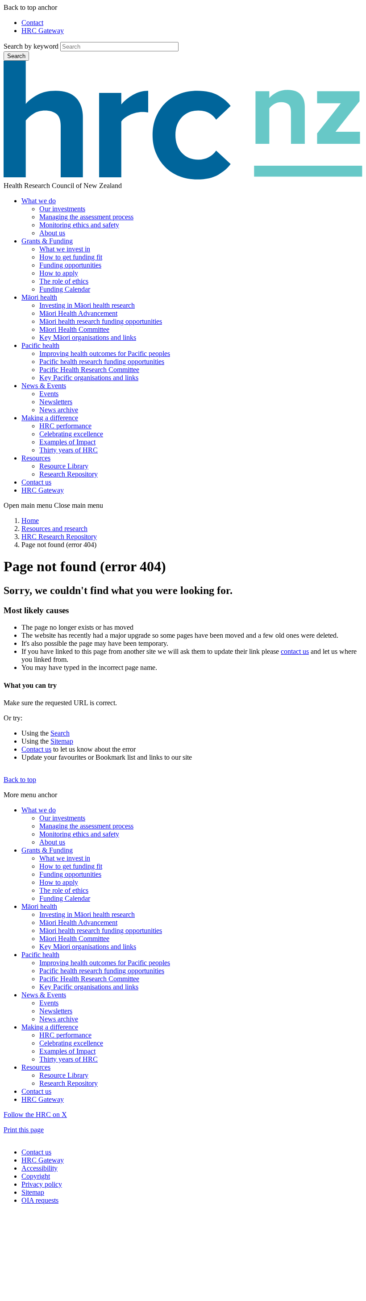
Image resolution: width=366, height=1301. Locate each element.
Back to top (20, 779)
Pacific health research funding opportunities (101, 361)
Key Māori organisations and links (87, 337)
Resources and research (54, 528)
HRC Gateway (42, 30)
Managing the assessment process (86, 217)
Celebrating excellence (71, 434)
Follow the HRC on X (35, 1114)
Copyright (35, 1176)
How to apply (58, 273)
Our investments (62, 209)
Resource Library (63, 466)
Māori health (39, 297)
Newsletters (55, 402)
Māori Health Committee (74, 329)
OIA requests (39, 1200)
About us (52, 233)
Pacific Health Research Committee (89, 369)
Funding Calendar (64, 289)
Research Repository (68, 474)
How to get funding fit (70, 257)
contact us (295, 651)
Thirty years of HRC (68, 450)
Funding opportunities (70, 265)
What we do (38, 201)
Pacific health (40, 345)
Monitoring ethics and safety (79, 225)
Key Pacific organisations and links (88, 377)
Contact (32, 22)
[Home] (183, 177)
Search (16, 56)
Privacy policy (41, 1184)
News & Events (43, 385)
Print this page (24, 1130)
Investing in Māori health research (87, 305)
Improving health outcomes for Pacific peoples (104, 353)
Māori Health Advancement (78, 313)
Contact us (36, 482)
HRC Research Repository (59, 536)
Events (48, 393)
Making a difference (49, 418)
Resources (35, 458)
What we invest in (64, 249)
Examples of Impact (67, 442)
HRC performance (65, 426)
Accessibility (39, 1168)
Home (30, 520)
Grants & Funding (47, 241)
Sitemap (61, 741)
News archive (58, 410)
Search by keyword (31, 46)
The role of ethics (63, 281)
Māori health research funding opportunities (100, 321)
